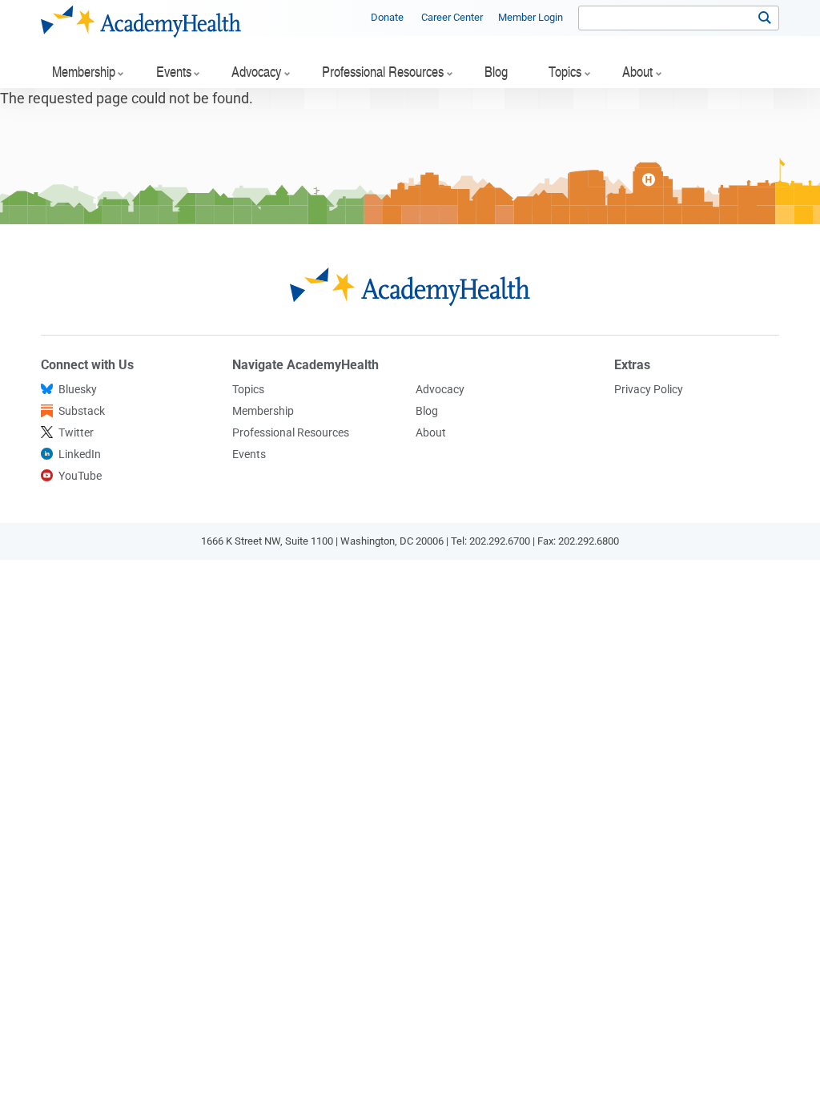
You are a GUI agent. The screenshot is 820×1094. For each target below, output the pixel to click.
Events (249, 454)
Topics (248, 389)
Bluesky (77, 389)
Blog (427, 410)
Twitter (76, 432)
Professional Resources (290, 432)
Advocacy (440, 389)
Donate (387, 17)
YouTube (80, 475)
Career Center (452, 17)
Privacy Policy (648, 389)
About (431, 432)
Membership (263, 410)
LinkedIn (79, 454)
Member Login (530, 17)
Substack (81, 410)
